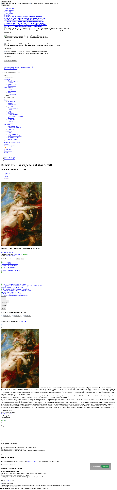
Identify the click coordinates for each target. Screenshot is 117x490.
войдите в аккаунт (33, 461)
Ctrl (18, 259)
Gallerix (8, 480)
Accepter (105, 466)
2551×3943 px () (21, 254)
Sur (13, 487)
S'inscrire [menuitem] (14, 69)
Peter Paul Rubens (10, 255)
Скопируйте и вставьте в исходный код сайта (15, 473)
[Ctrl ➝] (13, 284)
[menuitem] (32, 67)
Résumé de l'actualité (10, 60)
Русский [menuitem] (7, 67)
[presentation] (60, 179)
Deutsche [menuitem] (27, 67)
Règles (10, 488)
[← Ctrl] (10, 270)
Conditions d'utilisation (19, 488)
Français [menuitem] (22, 67)
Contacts (16, 487)
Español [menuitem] (17, 67)
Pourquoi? (24, 321)
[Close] (18, 72)
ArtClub (9, 96)
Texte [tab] (6, 176)
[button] (9, 8)
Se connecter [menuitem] (8, 69)
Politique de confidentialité (34, 488)
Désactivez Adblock (6, 414)
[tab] (7, 173)
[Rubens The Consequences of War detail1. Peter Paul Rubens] (21, 245)
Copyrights (45, 488)
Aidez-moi (4, 487)
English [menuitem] (12, 67)
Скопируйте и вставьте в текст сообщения (14, 476)
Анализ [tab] (6, 178)
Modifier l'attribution (7, 252)
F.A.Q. (9, 487)
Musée (8, 76)
